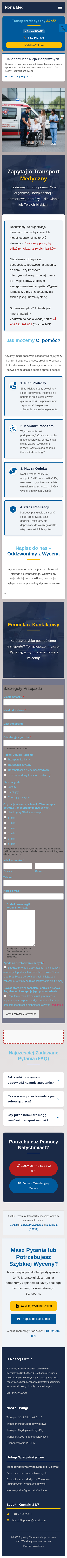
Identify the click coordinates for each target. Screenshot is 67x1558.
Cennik (14, 1224)
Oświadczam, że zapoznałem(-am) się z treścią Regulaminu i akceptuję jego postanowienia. (31, 990)
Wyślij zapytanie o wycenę (21, 1014)
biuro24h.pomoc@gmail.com (29, 1520)
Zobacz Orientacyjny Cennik (35, 1186)
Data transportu (13, 723)
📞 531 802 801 (34, 37)
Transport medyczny (19, 764)
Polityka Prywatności (31, 1224)
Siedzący (13, 792)
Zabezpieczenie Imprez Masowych (27, 1473)
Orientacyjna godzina (17, 737)
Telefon (8, 877)
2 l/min (11, 823)
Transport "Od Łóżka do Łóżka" (24, 1417)
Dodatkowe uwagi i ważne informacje (18, 906)
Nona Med (14, 7)
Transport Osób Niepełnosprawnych (27, 1436)
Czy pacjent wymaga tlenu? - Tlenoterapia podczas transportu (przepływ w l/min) (29, 806)
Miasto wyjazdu (13, 697)
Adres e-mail (11, 890)
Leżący (12, 787)
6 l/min (11, 843)
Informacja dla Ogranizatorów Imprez (28, 1490)
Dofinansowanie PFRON (21, 1443)
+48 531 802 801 (22, 1514)
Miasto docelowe (14, 710)
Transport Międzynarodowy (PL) (25, 1430)
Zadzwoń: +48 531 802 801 (35, 1168)
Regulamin (57, 1005)
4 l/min (11, 833)
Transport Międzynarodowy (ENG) (26, 1423)
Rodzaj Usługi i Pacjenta (18, 754)
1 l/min (11, 817)
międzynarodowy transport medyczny (29, 775)
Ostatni (38, 871)
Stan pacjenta (11, 782)
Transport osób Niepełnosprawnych (28, 770)
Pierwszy (7, 871)
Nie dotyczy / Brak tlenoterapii (25, 812)
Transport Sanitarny (19, 759)
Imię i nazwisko (13, 860)
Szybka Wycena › (34, 45)
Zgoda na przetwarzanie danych (23, 963)
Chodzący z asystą (19, 797)
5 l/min (11, 838)
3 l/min (11, 828)
